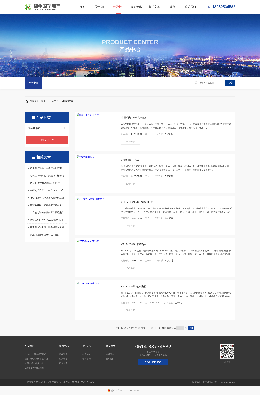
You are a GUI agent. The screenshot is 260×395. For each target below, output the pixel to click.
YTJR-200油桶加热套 (133, 286)
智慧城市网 (208, 382)
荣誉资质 (86, 359)
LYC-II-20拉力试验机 (34, 368)
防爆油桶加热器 (130, 159)
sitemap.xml (229, 382)
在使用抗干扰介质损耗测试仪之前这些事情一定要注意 (48, 197)
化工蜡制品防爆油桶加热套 (137, 202)
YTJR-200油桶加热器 (133, 244)
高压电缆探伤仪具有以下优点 (44, 234)
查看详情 (130, 141)
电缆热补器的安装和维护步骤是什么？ (48, 205)
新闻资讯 (136, 6)
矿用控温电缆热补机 (34, 363)
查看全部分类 (47, 140)
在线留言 (172, 6)
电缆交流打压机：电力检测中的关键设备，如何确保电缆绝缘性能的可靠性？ (48, 190)
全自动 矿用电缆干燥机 (35, 354)
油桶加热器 (67, 101)
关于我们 (100, 6)
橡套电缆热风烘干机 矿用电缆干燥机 (36, 359)
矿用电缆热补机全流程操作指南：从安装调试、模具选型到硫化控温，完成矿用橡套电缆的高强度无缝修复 (48, 168)
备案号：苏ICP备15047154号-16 (78, 382)
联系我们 (190, 6)
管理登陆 (218, 382)
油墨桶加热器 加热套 (133, 117)
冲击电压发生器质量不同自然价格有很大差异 (48, 227)
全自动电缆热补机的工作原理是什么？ (48, 212)
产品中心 (118, 6)
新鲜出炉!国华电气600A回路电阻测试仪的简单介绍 (48, 220)
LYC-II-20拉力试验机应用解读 (45, 183)
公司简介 (86, 354)
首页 (82, 6)
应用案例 (63, 359)
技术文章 (154, 6)
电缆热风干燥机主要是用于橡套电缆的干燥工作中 (48, 175)
